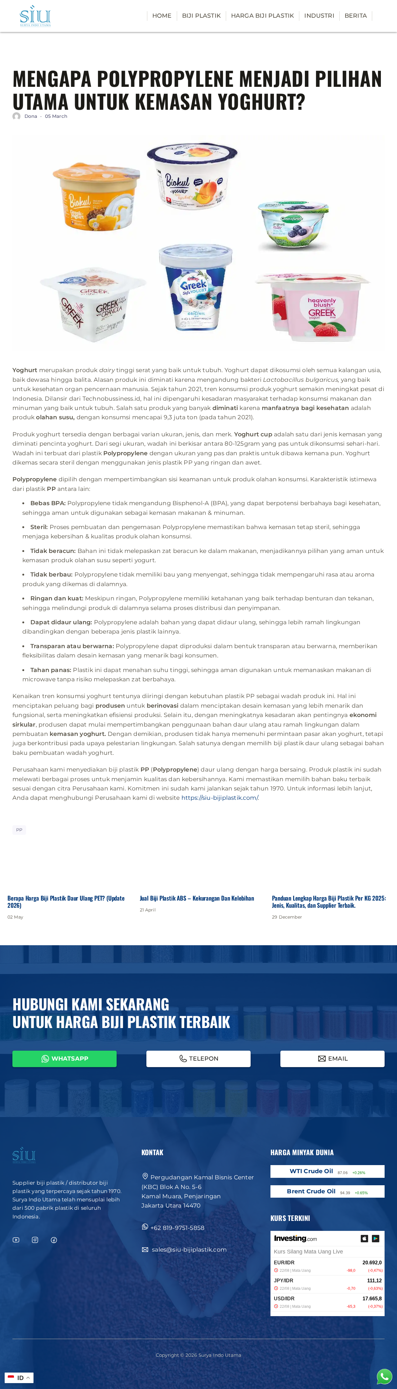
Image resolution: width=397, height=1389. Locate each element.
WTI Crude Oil (311, 1171)
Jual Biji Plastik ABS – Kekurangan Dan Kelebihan (197, 898)
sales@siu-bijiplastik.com (188, 1249)
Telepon (203, 1058)
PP (19, 830)
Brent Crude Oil (311, 1191)
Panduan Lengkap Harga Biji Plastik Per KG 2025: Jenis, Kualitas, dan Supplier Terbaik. (329, 901)
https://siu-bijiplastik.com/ (219, 797)
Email (338, 1058)
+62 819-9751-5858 (177, 1227)
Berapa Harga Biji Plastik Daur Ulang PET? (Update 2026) (66, 901)
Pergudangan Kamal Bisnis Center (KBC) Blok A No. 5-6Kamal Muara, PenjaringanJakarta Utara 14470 (197, 1191)
